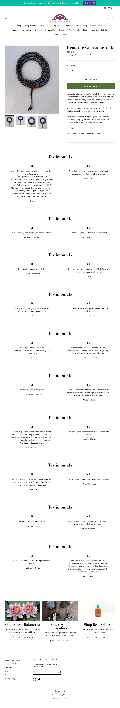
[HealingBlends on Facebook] (39, 679)
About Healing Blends (13, 660)
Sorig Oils (44, 26)
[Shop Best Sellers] (97, 611)
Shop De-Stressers (22, 637)
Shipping (70, 55)
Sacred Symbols (60, 34)
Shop (19, 26)
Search (7, 671)
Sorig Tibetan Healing (22, 30)
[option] (32, 80)
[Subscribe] (59, 672)
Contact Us (9, 668)
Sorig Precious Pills (71, 26)
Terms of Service (11, 675)
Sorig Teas (55, 26)
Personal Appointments (55, 30)
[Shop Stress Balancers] (22, 611)
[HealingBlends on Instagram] (34, 679)
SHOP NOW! (90, 3)
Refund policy (10, 679)
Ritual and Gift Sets (98, 30)
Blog (85, 30)
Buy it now (91, 86)
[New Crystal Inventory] (60, 611)
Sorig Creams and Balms (93, 26)
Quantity (72, 65)
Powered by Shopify (60, 699)
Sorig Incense (30, 26)
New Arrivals (74, 30)
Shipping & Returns (12, 664)
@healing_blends (60, 641)
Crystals (38, 30)
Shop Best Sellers (97, 638)
